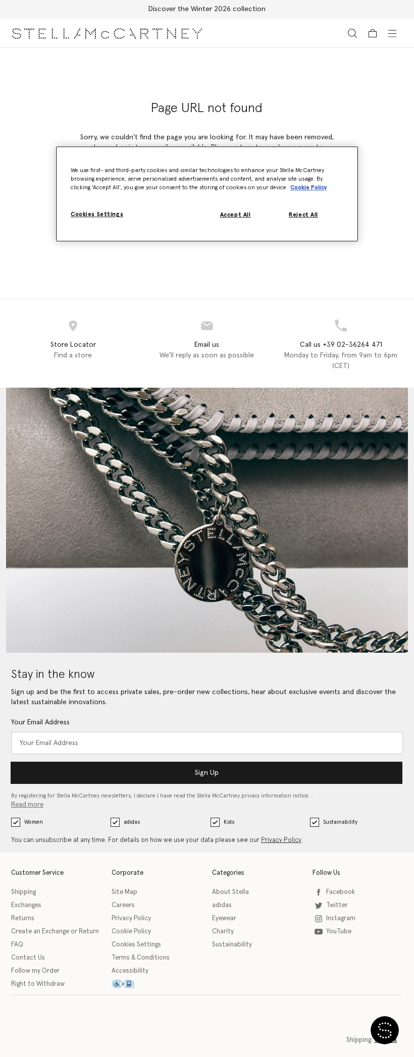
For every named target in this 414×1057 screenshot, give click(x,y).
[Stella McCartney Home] (107, 33)
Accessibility (130, 971)
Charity (223, 931)
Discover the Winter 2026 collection (207, 9)
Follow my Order (35, 971)
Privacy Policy (281, 840)
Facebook (340, 892)
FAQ (17, 944)
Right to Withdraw (38, 984)
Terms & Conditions (141, 958)
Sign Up (207, 772)
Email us (206, 344)
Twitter (337, 905)
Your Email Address (40, 722)
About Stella (230, 892)
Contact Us (28, 958)
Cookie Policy (131, 931)
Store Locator (73, 344)
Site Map (124, 892)
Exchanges (26, 905)
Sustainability (340, 822)
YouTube (338, 931)
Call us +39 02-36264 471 (341, 344)
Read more (27, 805)
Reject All (303, 215)
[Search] (352, 33)
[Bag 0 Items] (373, 33)
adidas (132, 822)
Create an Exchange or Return (55, 931)
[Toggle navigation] (392, 33)
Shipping (23, 892)
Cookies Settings (136, 944)
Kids (229, 822)
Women (33, 822)
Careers (123, 905)
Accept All (235, 215)
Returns (22, 918)
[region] (207, 194)
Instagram (340, 918)
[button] (385, 1030)
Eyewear (224, 918)
